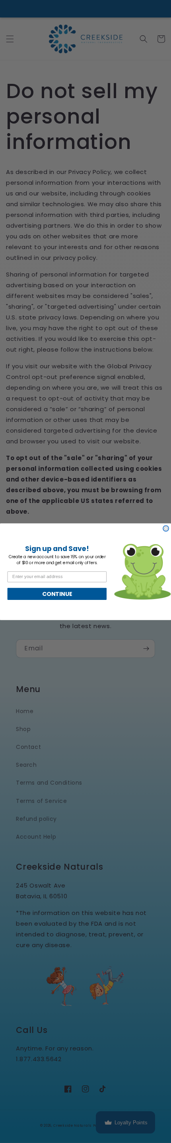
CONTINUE (57, 594)
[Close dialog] (166, 528)
